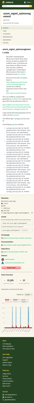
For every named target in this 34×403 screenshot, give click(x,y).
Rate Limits (6, 386)
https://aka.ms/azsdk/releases (16, 93)
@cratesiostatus (9, 400)
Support (5, 360)
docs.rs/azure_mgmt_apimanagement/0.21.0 (18, 245)
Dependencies (7, 37)
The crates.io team (9, 349)
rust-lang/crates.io (10, 395)
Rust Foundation (8, 346)
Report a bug (7, 365)
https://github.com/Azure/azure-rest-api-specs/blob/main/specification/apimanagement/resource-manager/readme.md (17, 107)
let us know (21, 74)
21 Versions (6, 34)
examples (15, 115)
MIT (4, 206)
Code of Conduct (8, 381)
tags (13, 124)
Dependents (7, 40)
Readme (6, 28)
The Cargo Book (8, 357)
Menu (29, 2)
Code (4, 31)
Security (5, 43)
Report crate (11, 268)
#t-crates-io (7, 397)
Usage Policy (7, 374)
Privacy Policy (7, 378)
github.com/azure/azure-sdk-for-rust (15, 252)
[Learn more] (32, 213)
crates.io (9, 2)
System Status (7, 362)
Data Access (6, 383)
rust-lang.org (7, 344)
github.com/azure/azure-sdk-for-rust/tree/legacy (18, 238)
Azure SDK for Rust (16, 99)
